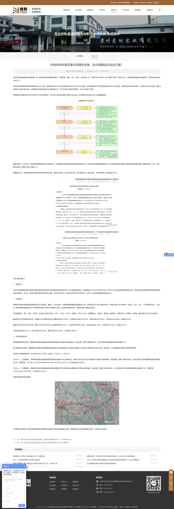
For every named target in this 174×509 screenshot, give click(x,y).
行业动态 (94, 56)
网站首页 (66, 10)
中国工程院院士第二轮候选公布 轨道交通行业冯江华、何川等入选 (35, 463)
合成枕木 (127, 507)
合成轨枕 (134, 507)
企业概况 (52, 482)
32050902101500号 (103, 507)
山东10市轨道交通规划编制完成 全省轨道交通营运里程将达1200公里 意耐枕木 (44, 442)
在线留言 (64, 489)
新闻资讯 (52, 489)
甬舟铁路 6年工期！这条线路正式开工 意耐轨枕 (29, 456)
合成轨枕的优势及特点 (20, 467)
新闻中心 (114, 10)
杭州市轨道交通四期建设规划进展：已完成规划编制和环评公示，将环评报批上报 (45, 439)
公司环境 (64, 485)
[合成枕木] (27, 14)
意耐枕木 (90, 10)
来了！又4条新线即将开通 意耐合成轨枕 (26, 460)
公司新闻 (79, 56)
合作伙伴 (126, 10)
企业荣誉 (52, 485)
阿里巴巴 (150, 10)
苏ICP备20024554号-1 (81, 507)
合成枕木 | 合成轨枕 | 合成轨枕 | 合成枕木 (146, 2)
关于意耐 (78, 10)
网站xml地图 (113, 507)
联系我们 (138, 10)
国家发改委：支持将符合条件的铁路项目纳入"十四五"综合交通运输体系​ (111, 456)
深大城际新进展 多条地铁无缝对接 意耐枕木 (102, 463)
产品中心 (102, 10)
